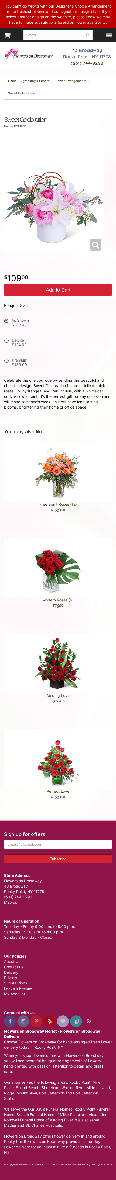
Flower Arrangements (70, 81)
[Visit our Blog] (89, 1021)
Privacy (10, 977)
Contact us (13, 967)
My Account (14, 993)
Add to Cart (58, 290)
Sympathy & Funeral (35, 81)
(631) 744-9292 (87, 63)
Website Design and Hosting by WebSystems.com (82, 1164)
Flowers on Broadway (29, 54)
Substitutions (15, 983)
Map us (10, 902)
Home (12, 81)
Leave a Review (18, 988)
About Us (12, 961)
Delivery (11, 972)
